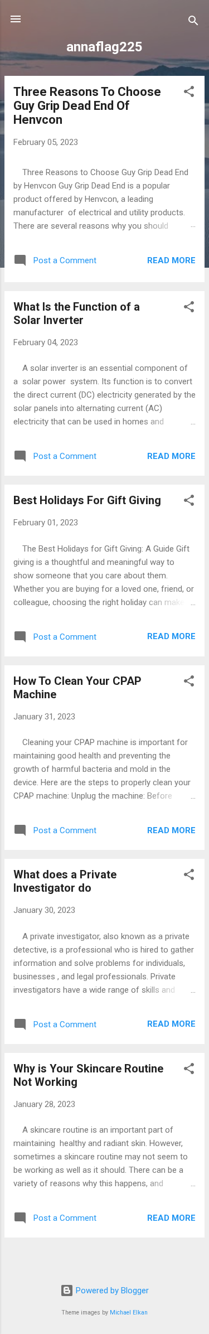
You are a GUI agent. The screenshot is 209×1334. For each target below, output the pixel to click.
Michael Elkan (129, 1312)
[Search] (193, 23)
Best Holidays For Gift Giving (87, 500)
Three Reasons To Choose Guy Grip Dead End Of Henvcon (87, 106)
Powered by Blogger (111, 1290)
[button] (189, 93)
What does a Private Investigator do (64, 881)
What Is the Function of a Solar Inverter (76, 313)
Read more (171, 260)
